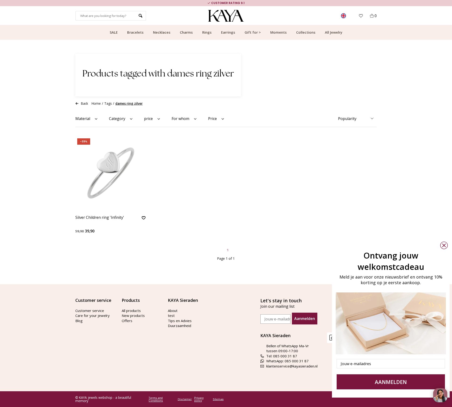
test (171, 315)
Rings (207, 32)
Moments (278, 32)
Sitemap (218, 399)
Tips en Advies (180, 320)
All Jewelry (333, 32)
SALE (114, 32)
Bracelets (135, 32)
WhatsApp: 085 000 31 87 (287, 361)
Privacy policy (199, 399)
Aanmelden (304, 318)
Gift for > (253, 32)
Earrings (228, 32)
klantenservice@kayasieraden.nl (292, 366)
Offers (127, 320)
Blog (79, 320)
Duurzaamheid (179, 325)
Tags (108, 103)
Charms (186, 32)
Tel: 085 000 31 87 (281, 356)
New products (133, 315)
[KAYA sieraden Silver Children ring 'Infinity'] (110, 173)
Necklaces (161, 32)
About (173, 310)
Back (84, 103)
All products (131, 310)
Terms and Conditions (156, 399)
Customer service (89, 310)
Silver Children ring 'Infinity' (99, 217)
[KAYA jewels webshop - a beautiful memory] (226, 15)
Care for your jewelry (92, 315)
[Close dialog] (444, 245)
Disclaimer (185, 399)
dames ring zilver (129, 103)
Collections (305, 32)
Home (96, 103)
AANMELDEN (391, 381)
